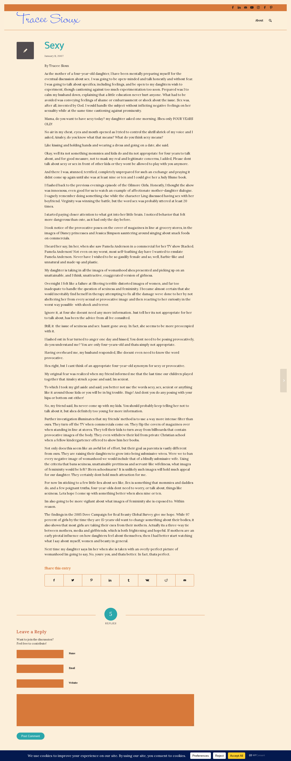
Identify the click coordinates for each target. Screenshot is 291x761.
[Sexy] (25, 50)
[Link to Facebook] (233, 7)
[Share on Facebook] (54, 580)
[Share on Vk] (147, 580)
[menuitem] (259, 20)
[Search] (270, 20)
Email (72, 668)
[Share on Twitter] (73, 580)
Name (72, 653)
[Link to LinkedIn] (239, 7)
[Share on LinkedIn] (110, 580)
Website (73, 682)
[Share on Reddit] (166, 580)
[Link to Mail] (245, 7)
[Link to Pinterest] (271, 7)
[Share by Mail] (185, 580)
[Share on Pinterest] (91, 580)
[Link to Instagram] (258, 7)
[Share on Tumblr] (129, 580)
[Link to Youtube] (252, 7)
